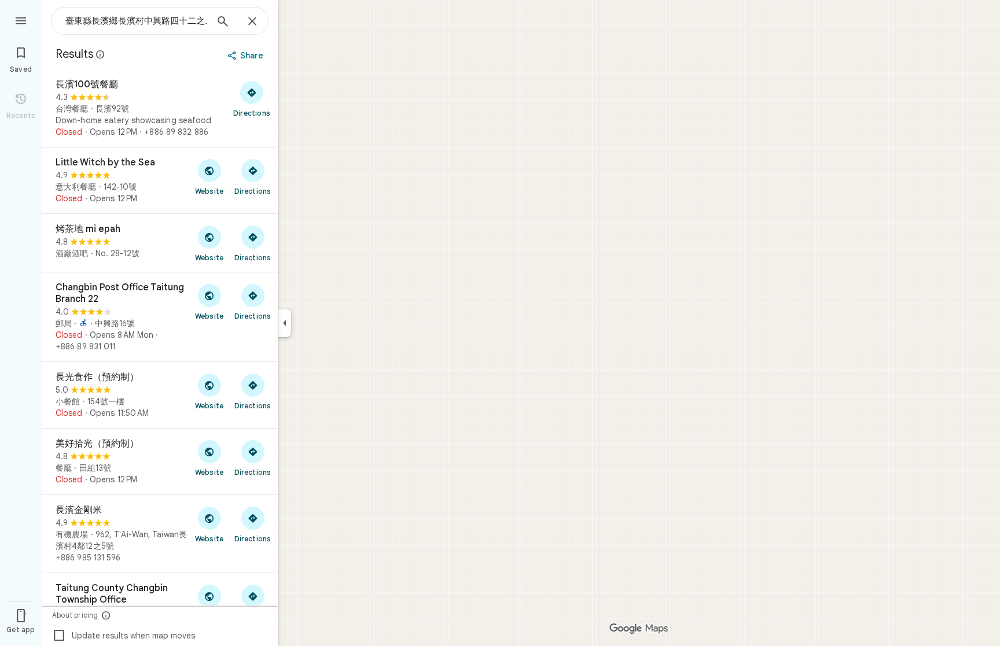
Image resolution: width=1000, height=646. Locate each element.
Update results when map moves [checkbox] (123, 636)
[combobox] (136, 21)
